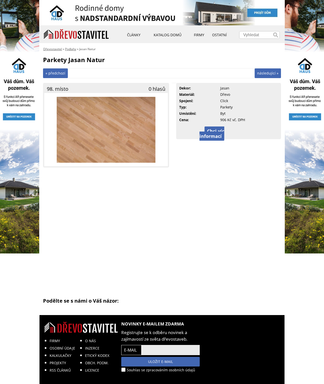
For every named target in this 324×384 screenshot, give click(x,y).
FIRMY (55, 340)
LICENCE (92, 370)
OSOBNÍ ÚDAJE (62, 348)
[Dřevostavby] (76, 34)
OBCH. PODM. (97, 362)
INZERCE (92, 348)
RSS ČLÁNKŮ (60, 370)
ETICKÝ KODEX (97, 355)
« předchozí (55, 73)
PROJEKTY (58, 362)
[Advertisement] (162, 232)
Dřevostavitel (52, 49)
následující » (267, 73)
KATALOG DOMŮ (167, 34)
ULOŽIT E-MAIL (160, 361)
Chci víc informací (211, 133)
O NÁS (90, 340)
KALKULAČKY (60, 355)
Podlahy (70, 49)
